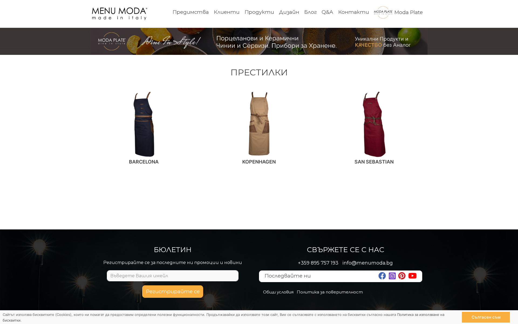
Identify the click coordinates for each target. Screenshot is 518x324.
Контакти (353, 12)
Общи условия (278, 292)
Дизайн (289, 12)
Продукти (259, 12)
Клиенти (227, 12)
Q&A (327, 12)
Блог (310, 12)
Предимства (190, 12)
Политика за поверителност (330, 292)
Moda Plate (408, 12)
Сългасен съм (486, 317)
